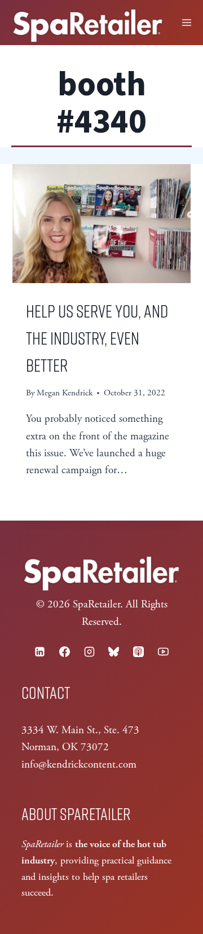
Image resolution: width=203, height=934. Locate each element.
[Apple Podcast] (138, 652)
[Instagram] (89, 652)
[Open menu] (186, 22)
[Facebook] (64, 652)
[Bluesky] (114, 652)
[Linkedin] (40, 652)
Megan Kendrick (64, 392)
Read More (60, 499)
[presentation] (101, 223)
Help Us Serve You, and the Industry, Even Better (97, 337)
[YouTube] (163, 652)
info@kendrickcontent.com (78, 765)
